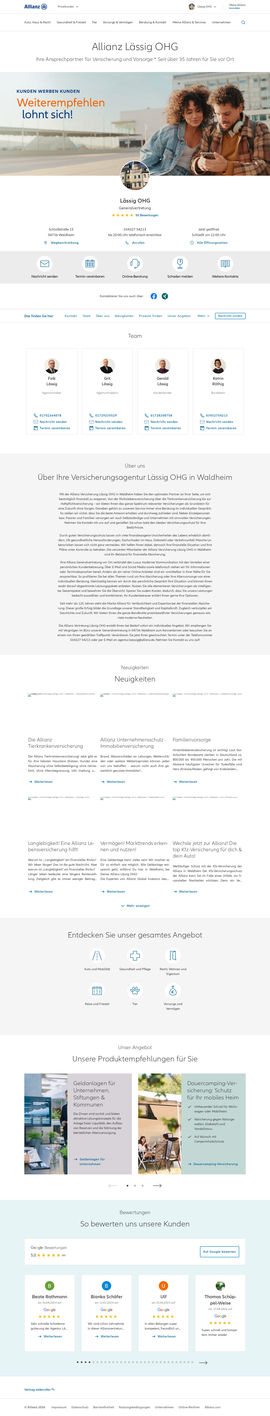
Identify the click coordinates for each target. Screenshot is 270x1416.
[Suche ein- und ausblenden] (243, 22)
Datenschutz (79, 1407)
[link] (135, 267)
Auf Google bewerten (219, 1252)
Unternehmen (164, 1407)
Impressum (59, 1407)
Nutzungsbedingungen (134, 1407)
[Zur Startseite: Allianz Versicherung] (35, 7)
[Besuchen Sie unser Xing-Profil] (165, 296)
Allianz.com (212, 1407)
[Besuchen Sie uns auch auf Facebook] (154, 296)
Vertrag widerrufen (37, 1390)
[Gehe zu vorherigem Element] (66, 1362)
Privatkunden (66, 6)
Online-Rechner (189, 1407)
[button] (135, 176)
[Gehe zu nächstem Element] (204, 1362)
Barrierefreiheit (103, 1407)
